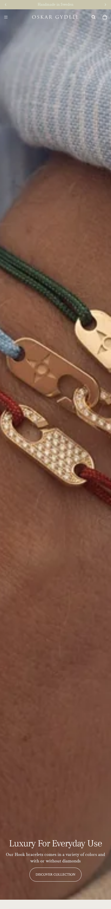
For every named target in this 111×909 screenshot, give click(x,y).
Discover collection (55, 874)
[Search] (93, 17)
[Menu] (6, 17)
